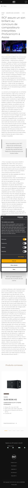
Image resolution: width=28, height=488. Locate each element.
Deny (14, 269)
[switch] (25, 243)
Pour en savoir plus (9, 423)
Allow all (14, 260)
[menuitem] (14, 484)
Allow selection (14, 265)
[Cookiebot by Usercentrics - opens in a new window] (17, 217)
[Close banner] (26, 217)
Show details (21, 256)
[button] (7, 55)
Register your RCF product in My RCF (14, 443)
